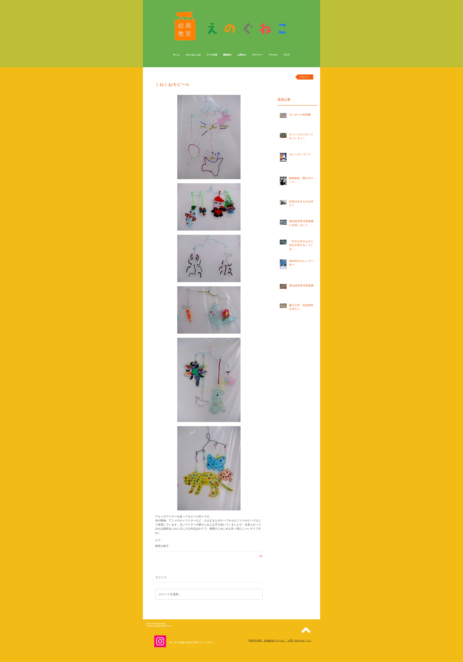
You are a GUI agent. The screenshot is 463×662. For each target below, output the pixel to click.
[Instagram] (160, 641)
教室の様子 (162, 546)
